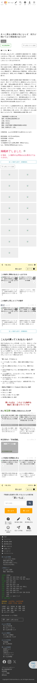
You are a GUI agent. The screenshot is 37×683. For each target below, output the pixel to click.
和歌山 (25, 586)
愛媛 (14, 590)
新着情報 (4, 601)
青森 (7, 577)
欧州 (14, 596)
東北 (3, 577)
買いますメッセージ (9, 628)
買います (26, 510)
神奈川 (28, 579)
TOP (5, 537)
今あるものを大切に (9, 564)
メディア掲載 (5, 673)
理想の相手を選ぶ (8, 561)
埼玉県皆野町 (6, 45)
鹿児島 (28, 592)
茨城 (7, 579)
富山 (7, 583)
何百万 (10, 603)
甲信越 (4, 581)
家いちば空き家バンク (9, 629)
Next (34, 282)
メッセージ (7, 551)
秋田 (14, 577)
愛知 (11, 585)
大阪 (14, 586)
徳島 (11, 590)
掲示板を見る (8, 544)
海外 (3, 596)
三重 (17, 585)
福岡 (7, 592)
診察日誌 (5, 651)
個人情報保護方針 (7, 669)
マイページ (7, 539)
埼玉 (17, 579)
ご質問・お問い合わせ (11, 619)
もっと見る (31, 305)
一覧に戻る (7, 265)
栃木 (11, 579)
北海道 (4, 575)
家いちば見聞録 (7, 656)
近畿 (3, 586)
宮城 (17, 577)
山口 (21, 588)
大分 (17, 592)
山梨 (14, 581)
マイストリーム (8, 553)
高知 (17, 590)
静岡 (7, 585)
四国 (3, 590)
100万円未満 (19, 601)
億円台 (20, 603)
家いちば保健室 (6, 647)
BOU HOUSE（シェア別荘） (10, 615)
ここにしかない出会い (9, 559)
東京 (24, 579)
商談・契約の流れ (8, 571)
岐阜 (14, 585)
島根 (17, 588)
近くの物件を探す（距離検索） (18, 162)
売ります (10, 510)
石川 (11, 583)
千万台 (15, 603)
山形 (21, 577)
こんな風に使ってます (9, 637)
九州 (3, 592)
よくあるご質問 (7, 569)
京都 (11, 586)
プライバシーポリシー (8, 667)
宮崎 (24, 592)
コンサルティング (8, 655)
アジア (18, 596)
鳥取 (14, 588)
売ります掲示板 (7, 626)
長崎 (14, 592)
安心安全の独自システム (10, 562)
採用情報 (4, 671)
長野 (11, 581)
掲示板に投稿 (8, 541)
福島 (24, 577)
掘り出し (4, 603)
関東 (3, 579)
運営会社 (4, 675)
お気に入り (7, 548)
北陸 (3, 583)
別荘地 (3, 41)
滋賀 (7, 586)
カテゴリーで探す (9, 612)
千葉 (21, 579)
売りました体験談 (8, 635)
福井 (14, 583)
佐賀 (11, 592)
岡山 (7, 588)
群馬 (14, 579)
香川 (7, 590)
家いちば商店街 (7, 644)
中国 (3, 588)
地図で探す (7, 598)
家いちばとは (8, 546)
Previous (3, 282)
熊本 (21, 592)
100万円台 (11, 601)
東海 (3, 585)
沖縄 (3, 594)
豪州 (7, 596)
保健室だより (7, 649)
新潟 (7, 581)
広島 (11, 588)
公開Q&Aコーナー (8, 653)
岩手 (11, 577)
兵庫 (17, 586)
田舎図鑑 (5, 642)
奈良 (21, 586)
